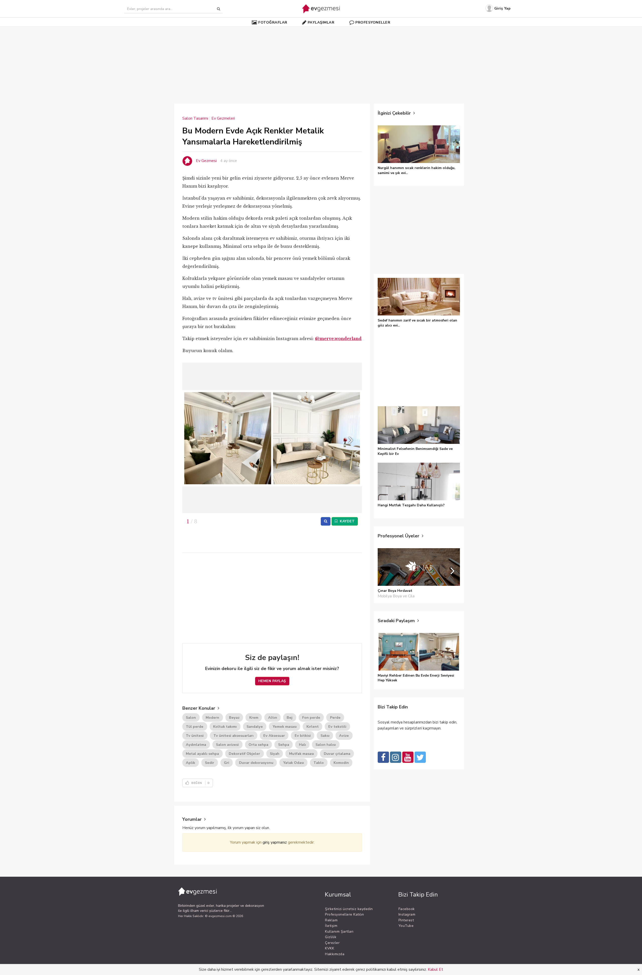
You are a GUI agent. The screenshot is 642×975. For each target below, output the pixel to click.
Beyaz (234, 717)
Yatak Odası (293, 762)
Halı (302, 744)
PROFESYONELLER (372, 22)
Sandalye (255, 726)
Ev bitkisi (303, 735)
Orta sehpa (258, 744)
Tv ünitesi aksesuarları (233, 735)
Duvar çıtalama (337, 753)
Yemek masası (285, 726)
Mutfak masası (301, 753)
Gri (226, 762)
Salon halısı (325, 744)
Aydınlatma (196, 744)
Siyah (274, 753)
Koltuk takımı (225, 726)
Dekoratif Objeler (244, 753)
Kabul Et (435, 969)
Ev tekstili (337, 726)
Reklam (331, 920)
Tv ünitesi (195, 735)
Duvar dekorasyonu (256, 762)
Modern (212, 717)
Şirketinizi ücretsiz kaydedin (349, 909)
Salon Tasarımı (195, 118)
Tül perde (194, 726)
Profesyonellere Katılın (344, 914)
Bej (289, 717)
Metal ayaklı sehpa (202, 753)
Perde (335, 717)
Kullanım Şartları (339, 931)
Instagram (407, 914)
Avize (344, 735)
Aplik (190, 762)
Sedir (209, 762)
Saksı (325, 735)
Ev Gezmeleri (223, 118)
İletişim (331, 925)
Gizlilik (330, 937)
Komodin (341, 762)
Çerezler (332, 942)
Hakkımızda (334, 954)
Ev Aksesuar (274, 735)
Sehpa (283, 744)
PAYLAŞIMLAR (321, 22)
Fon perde (311, 717)
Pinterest (406, 920)
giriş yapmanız (275, 842)
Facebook (406, 909)
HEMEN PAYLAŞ (272, 681)
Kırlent (312, 726)
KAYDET (347, 521)
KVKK (329, 948)
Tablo (318, 762)
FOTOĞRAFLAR (272, 22)
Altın (272, 717)
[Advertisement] (321, 62)
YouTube (406, 925)
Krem (253, 717)
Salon (191, 717)
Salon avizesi (227, 744)
